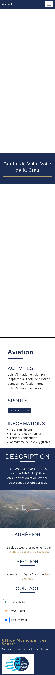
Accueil (7, 4)
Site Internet (19, 619)
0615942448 (18, 602)
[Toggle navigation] (49, 4)
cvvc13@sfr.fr (19, 610)
